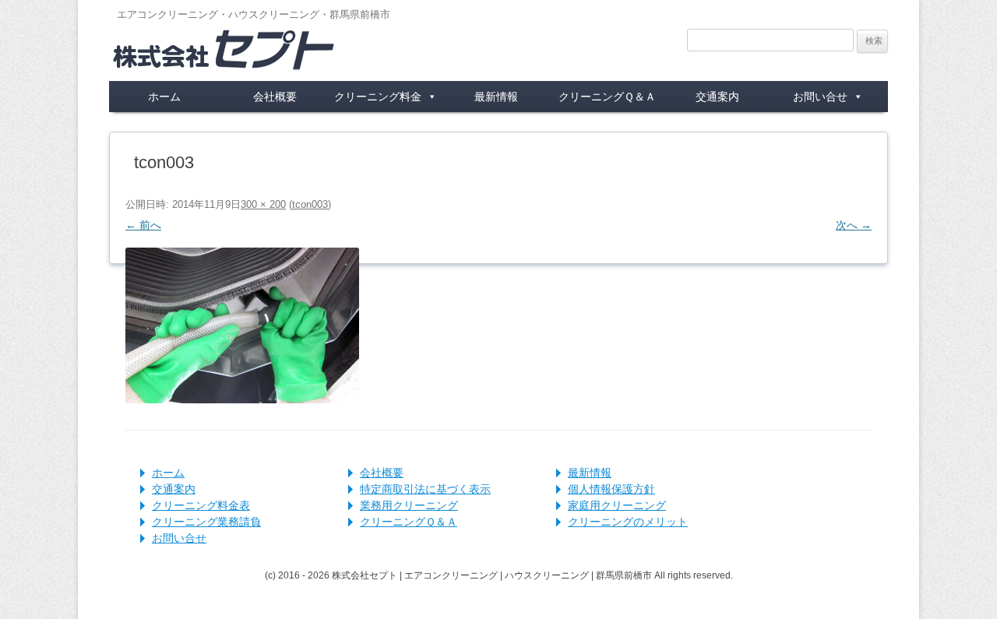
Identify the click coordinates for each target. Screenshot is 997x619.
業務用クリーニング (409, 505)
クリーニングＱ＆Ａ (607, 96)
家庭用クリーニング (617, 505)
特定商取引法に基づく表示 (425, 489)
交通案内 (717, 96)
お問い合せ (820, 96)
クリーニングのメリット (628, 521)
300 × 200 (263, 204)
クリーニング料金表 (201, 505)
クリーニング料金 (377, 96)
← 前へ (143, 225)
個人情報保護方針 (611, 489)
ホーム (164, 96)
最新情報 (496, 96)
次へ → (854, 225)
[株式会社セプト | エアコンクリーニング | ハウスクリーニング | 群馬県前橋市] (224, 58)
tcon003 (310, 204)
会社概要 (275, 96)
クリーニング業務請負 (206, 521)
